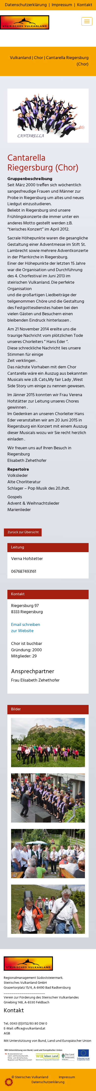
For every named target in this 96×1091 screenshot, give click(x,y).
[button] (9, 1082)
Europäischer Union (76, 1041)
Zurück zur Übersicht (23, 532)
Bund (42, 1041)
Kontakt (84, 5)
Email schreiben (25, 624)
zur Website (22, 631)
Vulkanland (20, 58)
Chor (38, 58)
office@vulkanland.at (29, 1028)
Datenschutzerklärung (26, 5)
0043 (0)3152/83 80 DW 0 (28, 1024)
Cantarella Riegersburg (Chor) (67, 61)
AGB (7, 1033)
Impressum (62, 5)
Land (51, 1041)
